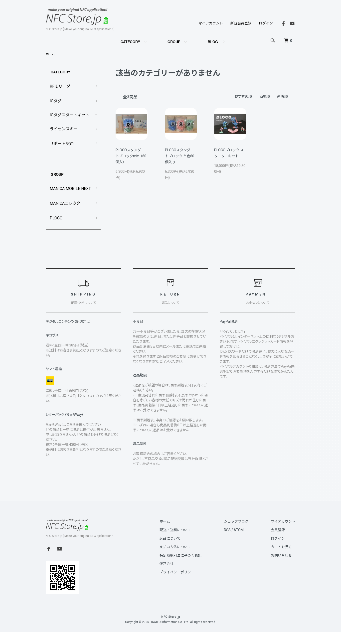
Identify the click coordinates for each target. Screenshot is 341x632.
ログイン (266, 23)
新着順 (282, 96)
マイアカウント (210, 23)
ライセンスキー (64, 129)
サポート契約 (62, 143)
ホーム (50, 54)
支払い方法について (175, 547)
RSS (227, 530)
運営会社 (166, 564)
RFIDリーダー (62, 86)
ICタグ (55, 101)
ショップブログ (236, 521)
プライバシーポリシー (177, 572)
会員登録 (278, 530)
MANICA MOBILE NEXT (70, 188)
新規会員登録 (240, 23)
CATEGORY (130, 41)
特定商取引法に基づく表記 (180, 555)
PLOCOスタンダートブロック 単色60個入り (179, 156)
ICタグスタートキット (69, 115)
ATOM (239, 530)
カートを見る (281, 547)
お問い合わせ (281, 555)
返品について (170, 538)
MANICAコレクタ (65, 203)
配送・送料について (175, 530)
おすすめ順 (243, 96)
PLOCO (56, 218)
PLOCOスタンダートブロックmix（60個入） (131, 156)
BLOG (213, 41)
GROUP (174, 41)
